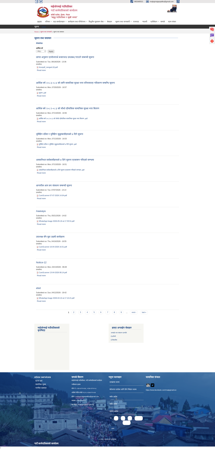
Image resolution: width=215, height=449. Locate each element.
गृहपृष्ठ (39, 22)
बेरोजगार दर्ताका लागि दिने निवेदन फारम (123, 389)
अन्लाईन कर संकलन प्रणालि (119, 333)
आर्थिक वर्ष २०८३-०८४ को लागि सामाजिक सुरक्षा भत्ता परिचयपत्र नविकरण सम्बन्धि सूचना (75, 82)
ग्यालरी (144, 22)
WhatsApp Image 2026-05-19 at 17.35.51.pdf (56, 221)
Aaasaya (41, 211)
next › (134, 312)
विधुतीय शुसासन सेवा (96, 22)
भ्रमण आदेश (114, 411)
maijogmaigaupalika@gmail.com (87, 396)
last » (144, 312)
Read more (41, 70)
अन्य (112, 428)
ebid (38, 288)
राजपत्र (136, 22)
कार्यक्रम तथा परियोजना (76, 22)
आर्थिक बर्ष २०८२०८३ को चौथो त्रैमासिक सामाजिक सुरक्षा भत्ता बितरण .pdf (63, 118)
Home (36, 32)
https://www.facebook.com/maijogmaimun (161, 390)
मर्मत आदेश (113, 397)
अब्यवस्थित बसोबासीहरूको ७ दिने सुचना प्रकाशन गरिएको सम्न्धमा (65, 159)
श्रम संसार (172, 22)
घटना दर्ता (38, 381)
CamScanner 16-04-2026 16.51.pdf (53, 247)
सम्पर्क (162, 22)
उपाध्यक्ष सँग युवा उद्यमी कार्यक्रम (50, 236)
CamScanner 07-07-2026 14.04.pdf (53, 195)
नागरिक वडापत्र (40, 388)
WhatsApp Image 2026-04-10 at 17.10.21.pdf (56, 298)
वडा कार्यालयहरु (59, 22)
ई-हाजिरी (113, 336)
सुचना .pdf (42, 93)
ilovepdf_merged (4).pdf (48, 67)
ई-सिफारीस (114, 340)
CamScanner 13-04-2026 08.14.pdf (53, 272)
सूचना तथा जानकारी (122, 22)
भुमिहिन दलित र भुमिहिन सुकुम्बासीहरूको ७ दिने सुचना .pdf (57, 144)
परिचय (47, 22)
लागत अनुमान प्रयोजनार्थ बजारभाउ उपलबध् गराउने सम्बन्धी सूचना (65, 57)
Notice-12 (41, 262)
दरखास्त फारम (114, 382)
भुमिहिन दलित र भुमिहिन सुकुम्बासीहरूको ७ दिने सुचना (59, 134)
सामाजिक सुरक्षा (40, 384)
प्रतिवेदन (153, 22)
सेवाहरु (109, 22)
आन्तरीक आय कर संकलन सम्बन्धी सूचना (54, 185)
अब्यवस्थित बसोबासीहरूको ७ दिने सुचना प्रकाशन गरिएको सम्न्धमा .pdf (61, 170)
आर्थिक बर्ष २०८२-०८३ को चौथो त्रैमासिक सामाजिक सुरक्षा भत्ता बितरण (67, 108)
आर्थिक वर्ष (39, 48)
